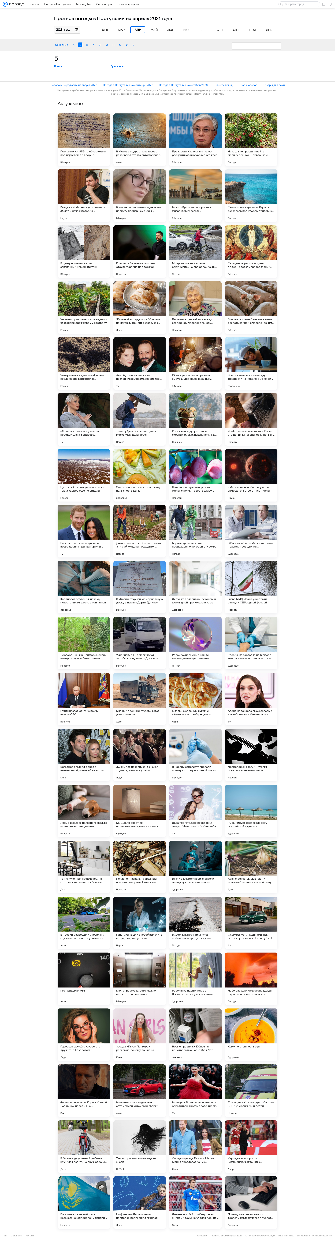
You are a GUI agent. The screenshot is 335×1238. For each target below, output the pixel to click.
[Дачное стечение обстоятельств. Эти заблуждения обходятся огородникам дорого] (139, 531)
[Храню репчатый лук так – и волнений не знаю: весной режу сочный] (251, 867)
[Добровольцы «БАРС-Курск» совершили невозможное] (251, 755)
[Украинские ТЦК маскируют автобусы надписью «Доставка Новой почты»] (139, 643)
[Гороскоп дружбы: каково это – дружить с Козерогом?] (84, 1034)
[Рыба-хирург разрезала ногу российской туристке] (251, 811)
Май (154, 29)
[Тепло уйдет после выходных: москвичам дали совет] (139, 419)
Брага (58, 66)
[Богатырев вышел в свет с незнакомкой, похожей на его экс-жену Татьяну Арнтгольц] (84, 755)
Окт (236, 29)
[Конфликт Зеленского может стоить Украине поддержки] (139, 251)
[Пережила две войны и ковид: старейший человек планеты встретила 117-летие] (195, 307)
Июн (170, 29)
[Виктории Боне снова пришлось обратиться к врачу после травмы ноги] (195, 1090)
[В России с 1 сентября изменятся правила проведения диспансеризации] (251, 531)
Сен (220, 29)
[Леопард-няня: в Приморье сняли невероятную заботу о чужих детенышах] (84, 643)
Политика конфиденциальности (226, 1236)
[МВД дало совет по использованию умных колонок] (139, 811)
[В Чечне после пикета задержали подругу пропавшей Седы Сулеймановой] (139, 195)
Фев (105, 29)
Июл (187, 29)
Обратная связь (286, 1236)
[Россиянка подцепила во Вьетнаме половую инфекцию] (195, 979)
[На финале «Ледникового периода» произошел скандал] (139, 1202)
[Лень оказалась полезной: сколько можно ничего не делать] (84, 811)
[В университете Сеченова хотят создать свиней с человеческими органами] (251, 307)
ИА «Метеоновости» (321, 1236)
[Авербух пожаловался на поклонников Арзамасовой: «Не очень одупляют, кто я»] (139, 363)
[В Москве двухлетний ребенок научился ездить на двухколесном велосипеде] (84, 1146)
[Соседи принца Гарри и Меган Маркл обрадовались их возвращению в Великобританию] (195, 1146)
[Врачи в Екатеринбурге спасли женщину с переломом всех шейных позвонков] (195, 867)
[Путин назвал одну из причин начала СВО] (84, 699)
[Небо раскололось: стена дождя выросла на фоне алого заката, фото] (251, 979)
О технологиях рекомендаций (260, 1236)
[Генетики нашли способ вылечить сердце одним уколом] (139, 923)
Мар (121, 29)
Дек (269, 29)
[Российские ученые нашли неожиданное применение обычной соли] (195, 643)
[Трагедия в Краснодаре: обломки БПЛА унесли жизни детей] (251, 1090)
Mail (5, 1236)
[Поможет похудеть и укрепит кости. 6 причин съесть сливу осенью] (195, 475)
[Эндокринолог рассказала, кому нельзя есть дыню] (139, 475)
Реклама (29, 1236)
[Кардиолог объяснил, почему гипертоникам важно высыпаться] (84, 587)
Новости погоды (224, 85)
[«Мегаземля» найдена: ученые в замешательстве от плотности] (251, 475)
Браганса (117, 66)
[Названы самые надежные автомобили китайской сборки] (139, 1090)
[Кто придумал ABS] (84, 979)
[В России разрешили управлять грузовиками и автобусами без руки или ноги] (84, 923)
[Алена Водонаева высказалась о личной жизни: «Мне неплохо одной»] (251, 699)
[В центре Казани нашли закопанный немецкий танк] (84, 251)
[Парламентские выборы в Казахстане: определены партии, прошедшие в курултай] (84, 1202)
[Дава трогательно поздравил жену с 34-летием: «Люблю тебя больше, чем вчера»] (195, 811)
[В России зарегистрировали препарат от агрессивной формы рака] (195, 755)
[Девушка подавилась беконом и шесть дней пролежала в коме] (195, 587)
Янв (88, 29)
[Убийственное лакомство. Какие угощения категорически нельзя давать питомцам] (251, 419)
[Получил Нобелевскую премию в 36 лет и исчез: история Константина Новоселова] (84, 195)
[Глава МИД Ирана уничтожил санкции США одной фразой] (251, 587)
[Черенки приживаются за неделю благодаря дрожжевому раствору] (84, 307)
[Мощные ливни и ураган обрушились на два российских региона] (195, 251)
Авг (203, 29)
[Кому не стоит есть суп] (251, 1034)
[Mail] (5, 4)
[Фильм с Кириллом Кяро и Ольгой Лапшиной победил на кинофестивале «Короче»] (84, 1090)
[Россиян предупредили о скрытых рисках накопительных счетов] (195, 419)
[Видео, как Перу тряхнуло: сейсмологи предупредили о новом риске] (195, 923)
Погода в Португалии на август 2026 (73, 85)
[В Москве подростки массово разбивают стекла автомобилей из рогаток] (139, 139)
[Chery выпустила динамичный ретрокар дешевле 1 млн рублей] (251, 923)
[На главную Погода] (16, 4)
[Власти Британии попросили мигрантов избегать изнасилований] (195, 195)
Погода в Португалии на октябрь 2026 (183, 85)
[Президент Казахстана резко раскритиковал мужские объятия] (195, 139)
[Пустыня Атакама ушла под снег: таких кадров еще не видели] (84, 475)
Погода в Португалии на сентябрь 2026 (128, 85)
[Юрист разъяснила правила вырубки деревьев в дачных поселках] (195, 363)
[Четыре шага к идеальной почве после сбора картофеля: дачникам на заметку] (84, 363)
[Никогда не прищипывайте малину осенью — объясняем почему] (251, 139)
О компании (16, 1236)
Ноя (252, 29)
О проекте (202, 1236)
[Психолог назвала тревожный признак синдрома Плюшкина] (139, 867)
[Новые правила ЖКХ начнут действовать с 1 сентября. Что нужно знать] (195, 1034)
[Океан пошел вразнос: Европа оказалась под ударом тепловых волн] (251, 195)
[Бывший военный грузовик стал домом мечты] (139, 699)
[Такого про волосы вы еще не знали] (139, 1146)
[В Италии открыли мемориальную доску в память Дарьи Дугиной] (139, 587)
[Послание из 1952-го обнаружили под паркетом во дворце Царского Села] (84, 139)
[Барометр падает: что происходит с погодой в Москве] (195, 531)
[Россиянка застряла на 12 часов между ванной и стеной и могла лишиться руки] (251, 643)
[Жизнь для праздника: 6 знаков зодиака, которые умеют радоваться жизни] (139, 755)
